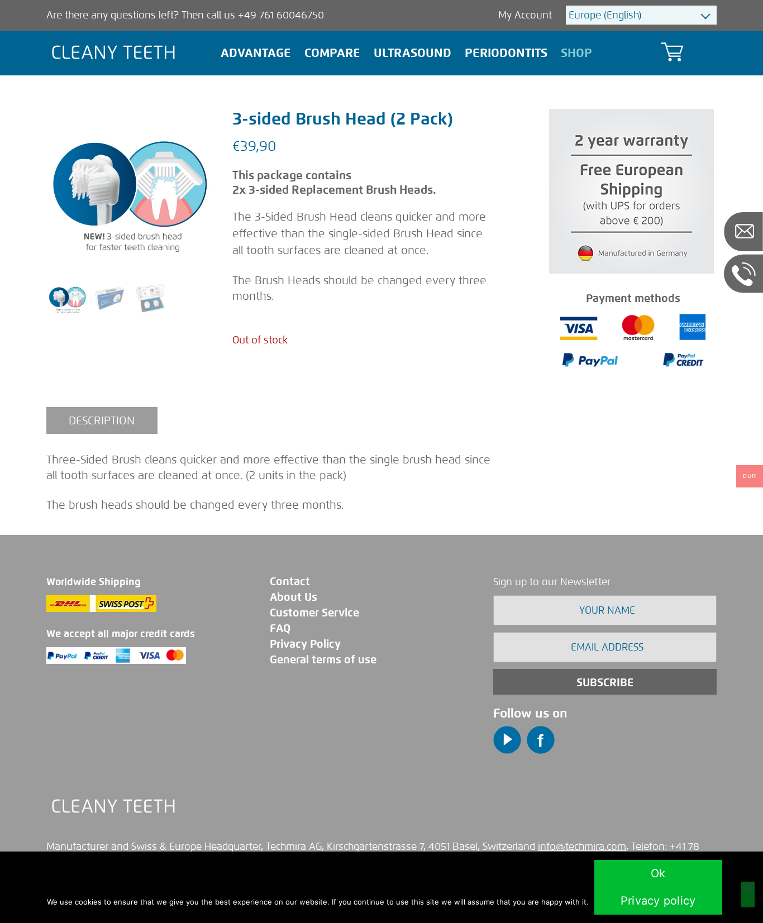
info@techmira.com (582, 846)
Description (102, 420)
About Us (293, 597)
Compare (332, 52)
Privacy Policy (305, 644)
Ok (658, 873)
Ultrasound (412, 52)
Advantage (256, 52)
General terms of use (323, 660)
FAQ (280, 628)
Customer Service (314, 613)
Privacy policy (658, 900)
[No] (748, 894)
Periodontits (506, 52)
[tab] (102, 420)
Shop (576, 52)
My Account (526, 15)
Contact (290, 582)
